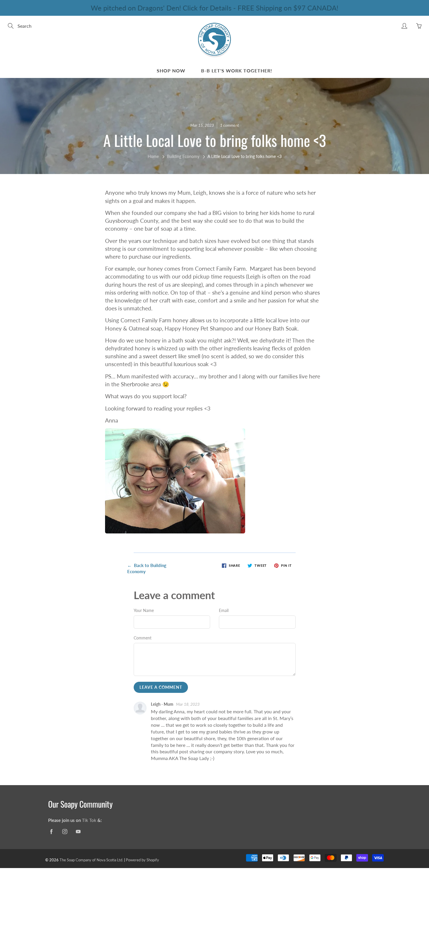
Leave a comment (160, 687)
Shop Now (171, 70)
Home (153, 156)
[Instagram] (65, 832)
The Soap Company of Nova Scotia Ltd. (91, 860)
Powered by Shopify (142, 860)
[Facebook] (51, 832)
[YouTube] (78, 832)
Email (224, 610)
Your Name (144, 610)
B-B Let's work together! (236, 70)
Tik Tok (89, 820)
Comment (142, 637)
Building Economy (183, 156)
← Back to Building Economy (146, 568)
